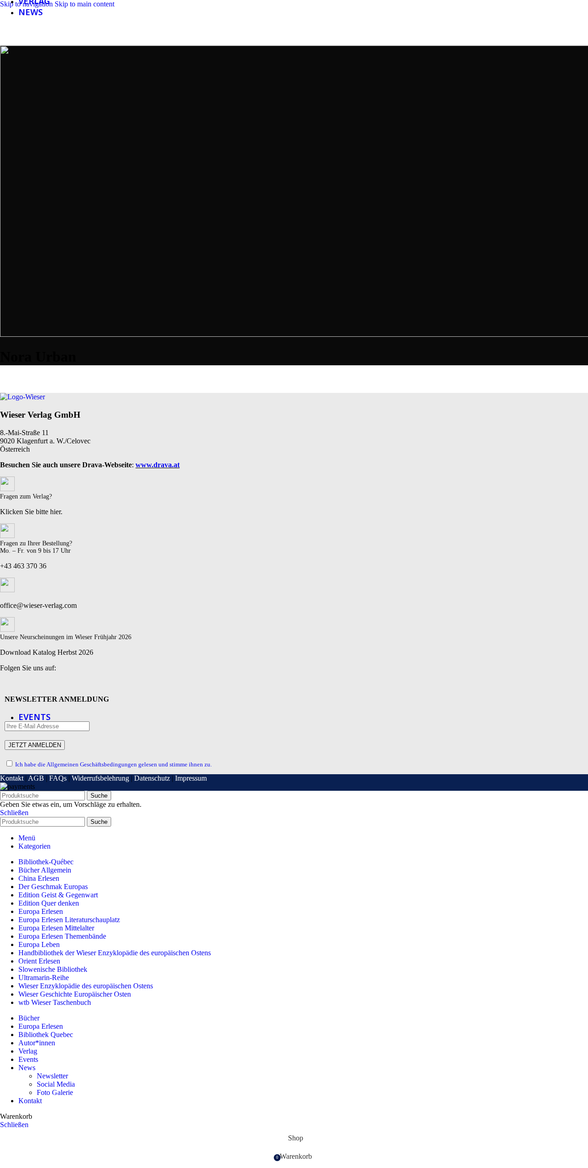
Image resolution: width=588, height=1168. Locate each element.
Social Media (56, 1084)
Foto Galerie (55, 1092)
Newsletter (52, 1076)
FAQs (58, 778)
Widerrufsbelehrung (100, 778)
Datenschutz (152, 778)
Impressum (191, 778)
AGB (36, 778)
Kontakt (11, 778)
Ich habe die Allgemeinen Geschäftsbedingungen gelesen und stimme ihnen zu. (113, 764)
